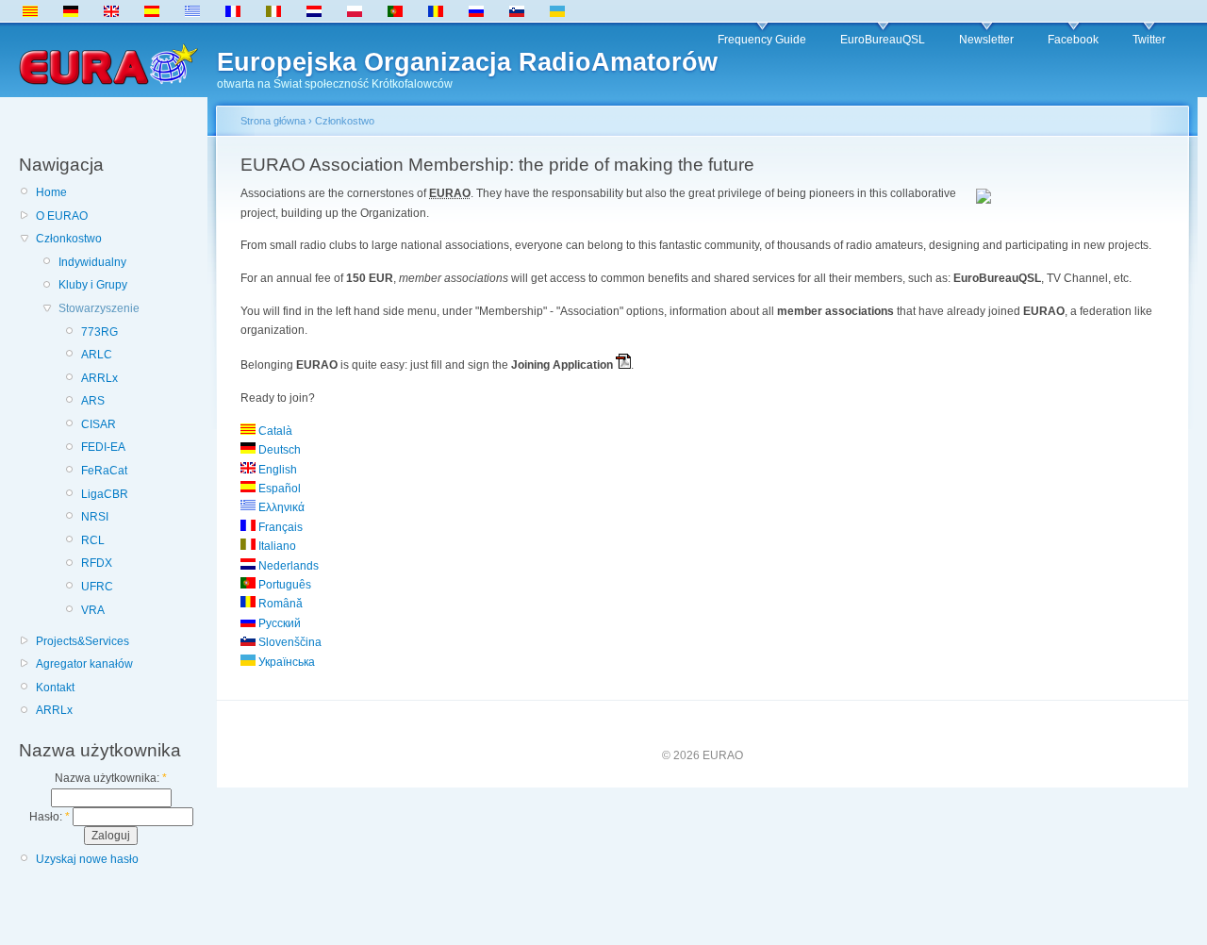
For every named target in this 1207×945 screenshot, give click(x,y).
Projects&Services (82, 641)
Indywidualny (92, 262)
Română (279, 603)
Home (51, 192)
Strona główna (273, 120)
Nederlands (287, 565)
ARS (93, 400)
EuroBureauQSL (882, 39)
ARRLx (99, 378)
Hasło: (49, 816)
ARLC (96, 354)
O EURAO (62, 216)
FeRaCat (104, 470)
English (276, 469)
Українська (285, 662)
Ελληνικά (280, 507)
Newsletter (986, 39)
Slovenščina (289, 642)
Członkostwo (69, 238)
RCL (93, 540)
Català (274, 431)
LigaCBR (104, 494)
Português (283, 584)
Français (279, 527)
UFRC (97, 586)
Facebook (1073, 39)
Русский (278, 623)
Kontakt (55, 687)
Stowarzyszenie (99, 308)
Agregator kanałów (84, 664)
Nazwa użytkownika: (111, 778)
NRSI (94, 516)
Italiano (276, 546)
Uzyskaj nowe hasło (87, 859)
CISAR (98, 424)
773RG (99, 332)
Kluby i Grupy (92, 284)
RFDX (96, 563)
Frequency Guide (762, 39)
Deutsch (278, 449)
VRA (93, 610)
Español (278, 488)
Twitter (1149, 39)
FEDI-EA (103, 447)
